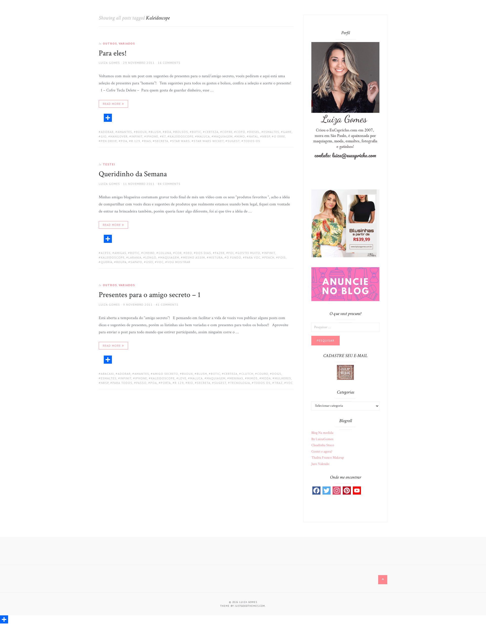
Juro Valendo (320, 464)
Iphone (152, 136)
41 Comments (167, 304)
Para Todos (122, 383)
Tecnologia (240, 383)
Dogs (276, 374)
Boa (168, 132)
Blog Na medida (322, 433)
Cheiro (149, 253)
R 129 (135, 141)
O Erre (279, 136)
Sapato (136, 262)
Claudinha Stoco (322, 445)
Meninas (236, 378)
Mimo (240, 136)
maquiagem (223, 136)
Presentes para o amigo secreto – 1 (149, 295)
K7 (164, 136)
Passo (141, 383)
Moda (266, 378)
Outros (110, 43)
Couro (262, 374)
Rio (190, 383)
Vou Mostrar (178, 262)
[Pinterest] (347, 490)
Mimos (252, 378)
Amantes (124, 132)
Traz (278, 383)
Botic (196, 132)
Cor (178, 253)
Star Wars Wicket (209, 141)
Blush (156, 132)
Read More (112, 104)
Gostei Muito (248, 253)
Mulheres (283, 378)
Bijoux (141, 132)
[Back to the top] (382, 579)
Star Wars (181, 141)
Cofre (227, 132)
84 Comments (169, 184)
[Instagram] (337, 490)
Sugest (234, 141)
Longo (150, 257)
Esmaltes (271, 132)
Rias (147, 141)
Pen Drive (109, 141)
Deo (189, 253)
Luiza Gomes (109, 63)
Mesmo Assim (194, 257)
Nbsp (266, 136)
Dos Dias (203, 253)
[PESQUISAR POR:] (345, 327)
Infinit (137, 136)
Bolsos (181, 132)
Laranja (134, 257)
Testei (109, 164)
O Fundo (234, 257)
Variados (127, 43)
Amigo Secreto (165, 374)
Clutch (247, 374)
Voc (160, 262)
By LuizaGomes (322, 439)
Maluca (203, 136)
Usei (149, 262)
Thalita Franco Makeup (327, 457)
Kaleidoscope (181, 136)
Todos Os (252, 141)
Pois (282, 257)
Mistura (216, 257)
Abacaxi (107, 374)
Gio (104, 136)
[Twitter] (326, 490)
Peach (269, 257)
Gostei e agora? (321, 451)
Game (287, 132)
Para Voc (252, 257)
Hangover (119, 136)
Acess (106, 253)
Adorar (107, 132)
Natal (253, 136)
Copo (240, 132)
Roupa (121, 262)
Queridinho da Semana (133, 174)
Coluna (164, 253)
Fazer (220, 253)
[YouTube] (357, 490)
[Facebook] (316, 490)
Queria (106, 262)
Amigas (120, 253)
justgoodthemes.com (250, 606)
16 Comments (169, 63)
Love (182, 378)
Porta (166, 383)
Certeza (211, 132)
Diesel (254, 132)
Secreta (161, 141)
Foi (231, 253)
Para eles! (113, 53)
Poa (124, 141)
